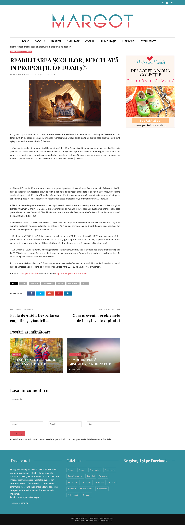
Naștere (56, 41)
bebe (113, 482)
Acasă (25, 41)
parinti (92, 476)
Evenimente (148, 41)
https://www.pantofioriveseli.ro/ (71, 273)
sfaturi (73, 488)
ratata (60, 283)
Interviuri (128, 41)
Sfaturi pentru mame (21, 52)
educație (34, 283)
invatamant (48, 283)
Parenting (75, 355)
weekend (103, 488)
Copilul (90, 41)
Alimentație (108, 41)
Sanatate (74, 482)
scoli (85, 283)
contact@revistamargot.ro (29, 497)
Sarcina (101, 482)
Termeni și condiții (19, 502)
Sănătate (73, 41)
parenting (96, 470)
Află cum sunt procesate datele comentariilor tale (86, 439)
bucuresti (74, 495)
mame (87, 495)
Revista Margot (22, 74)
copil (23, 283)
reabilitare (73, 283)
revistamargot (76, 476)
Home (13, 46)
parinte (88, 482)
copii (83, 470)
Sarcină (40, 41)
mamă (104, 476)
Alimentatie (87, 488)
